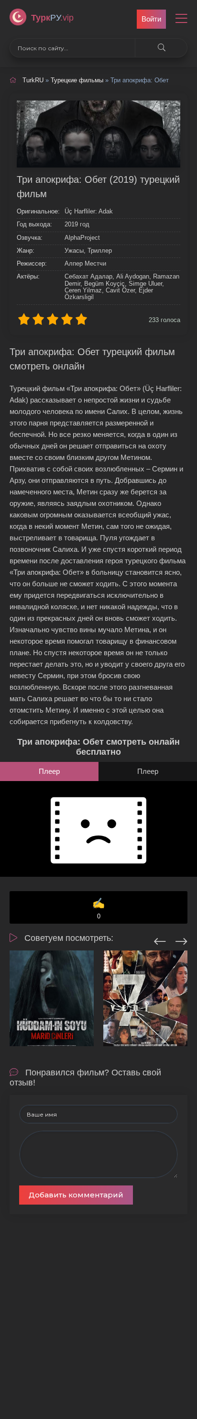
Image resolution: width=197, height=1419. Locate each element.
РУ (52, 17)
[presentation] (160, 940)
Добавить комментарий (76, 1194)
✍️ (98, 908)
